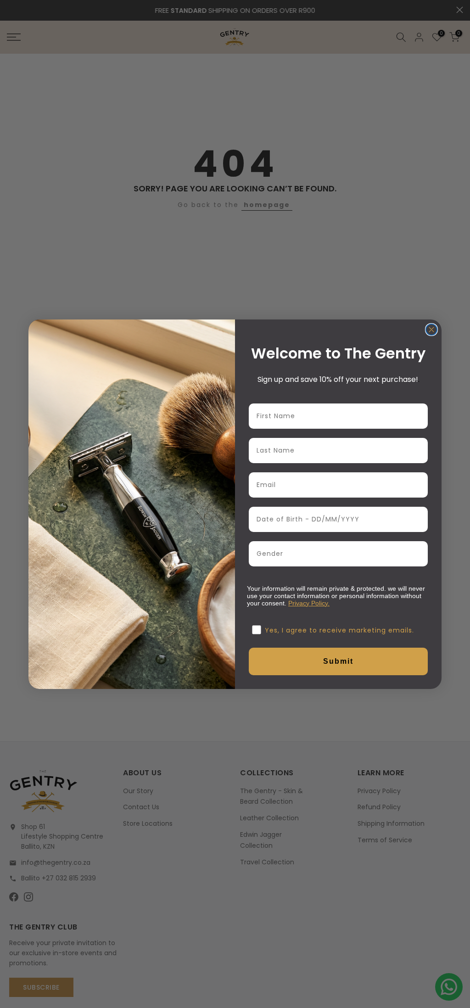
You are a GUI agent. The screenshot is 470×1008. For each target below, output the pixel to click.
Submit (338, 661)
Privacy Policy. (309, 603)
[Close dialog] (431, 329)
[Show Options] (419, 554)
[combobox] (335, 554)
